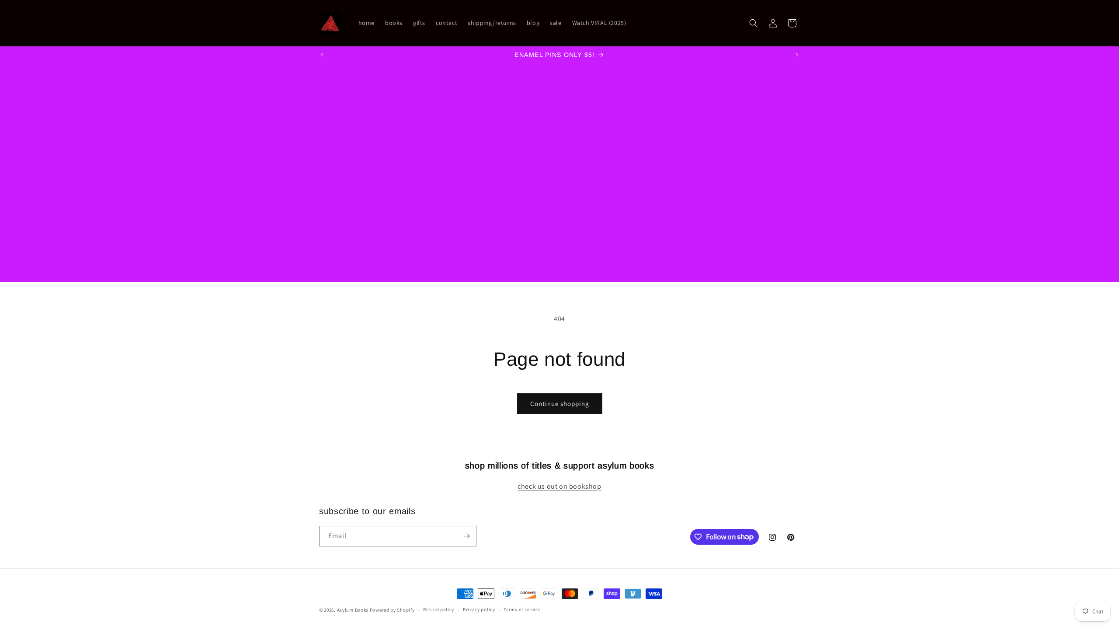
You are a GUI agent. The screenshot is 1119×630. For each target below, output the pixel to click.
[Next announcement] (796, 54)
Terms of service (522, 609)
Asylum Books (352, 610)
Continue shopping (559, 403)
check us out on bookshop (559, 486)
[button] (753, 23)
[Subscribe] (466, 536)
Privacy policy (479, 609)
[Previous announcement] (322, 54)
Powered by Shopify (392, 610)
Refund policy (438, 609)
